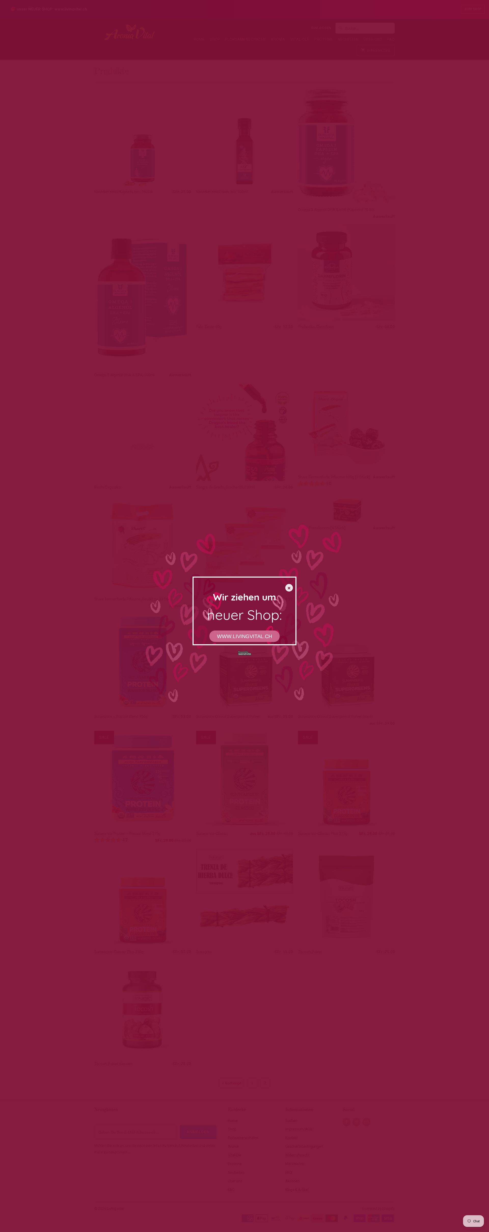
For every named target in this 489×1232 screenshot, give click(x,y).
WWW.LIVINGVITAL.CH (244, 636)
